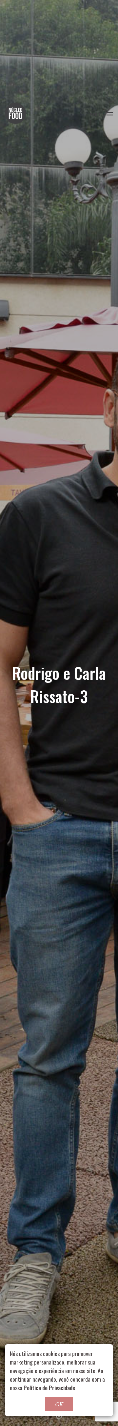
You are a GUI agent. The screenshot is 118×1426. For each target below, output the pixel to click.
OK (59, 1404)
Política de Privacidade (49, 1387)
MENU (94, 114)
